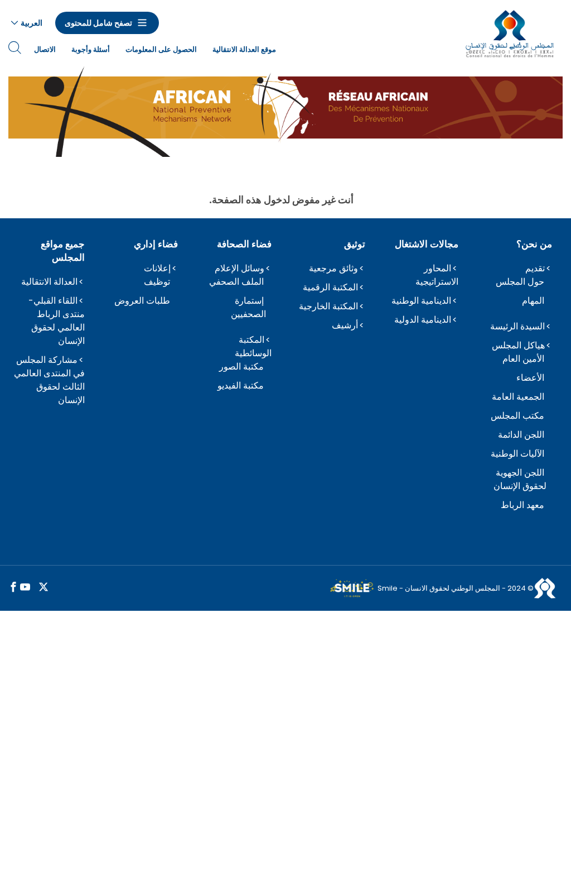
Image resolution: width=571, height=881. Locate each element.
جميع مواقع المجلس (63, 250)
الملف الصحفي (236, 281)
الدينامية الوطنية (421, 300)
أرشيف (345, 325)
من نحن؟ (534, 244)
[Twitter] (43, 587)
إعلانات (157, 268)
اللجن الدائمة (521, 434)
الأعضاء (530, 377)
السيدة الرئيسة (517, 326)
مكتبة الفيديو (240, 385)
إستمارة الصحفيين (248, 307)
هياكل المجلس (518, 345)
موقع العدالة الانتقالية (244, 49)
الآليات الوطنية (517, 453)
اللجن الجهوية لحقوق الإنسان (519, 479)
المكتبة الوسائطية (253, 346)
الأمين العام (523, 358)
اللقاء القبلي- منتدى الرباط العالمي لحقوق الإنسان (56, 320)
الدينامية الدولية (422, 319)
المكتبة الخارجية (328, 306)
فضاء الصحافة (244, 244)
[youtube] (25, 587)
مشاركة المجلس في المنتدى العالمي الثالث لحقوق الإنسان (49, 379)
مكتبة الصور (241, 366)
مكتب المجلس (517, 415)
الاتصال (45, 49)
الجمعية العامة (518, 396)
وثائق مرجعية (333, 268)
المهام (533, 300)
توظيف (157, 281)
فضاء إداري (156, 244)
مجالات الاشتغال (426, 244)
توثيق (354, 244)
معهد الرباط (522, 505)
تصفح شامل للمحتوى (98, 22)
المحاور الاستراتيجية (436, 275)
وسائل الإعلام (239, 268)
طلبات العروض (142, 300)
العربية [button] (31, 22)
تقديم (535, 268)
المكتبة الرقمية (330, 287)
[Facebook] (13, 587)
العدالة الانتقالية (49, 281)
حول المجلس (520, 281)
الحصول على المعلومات (161, 49)
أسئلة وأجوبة (90, 49)
